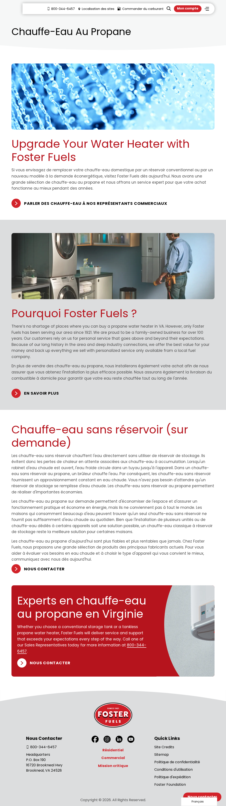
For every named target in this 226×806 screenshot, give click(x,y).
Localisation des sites (98, 9)
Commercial (113, 757)
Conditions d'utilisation (173, 769)
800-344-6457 (63, 9)
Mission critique (113, 765)
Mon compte (187, 8)
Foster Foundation (170, 784)
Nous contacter (44, 569)
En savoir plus (41, 393)
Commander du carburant (143, 9)
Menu (207, 9)
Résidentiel (113, 750)
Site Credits (164, 747)
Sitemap (161, 754)
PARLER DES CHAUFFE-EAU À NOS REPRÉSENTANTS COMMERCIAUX (95, 203)
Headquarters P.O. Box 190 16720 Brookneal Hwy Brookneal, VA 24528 (44, 762)
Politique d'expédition (172, 777)
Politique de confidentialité (177, 762)
